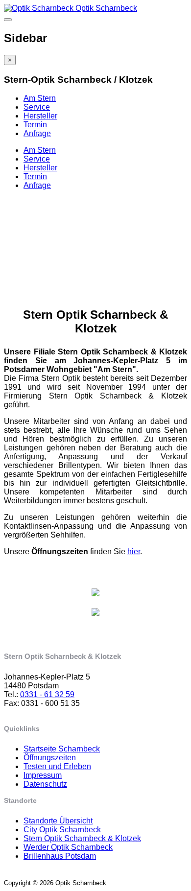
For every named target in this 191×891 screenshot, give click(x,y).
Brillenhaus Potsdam (60, 856)
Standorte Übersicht (58, 821)
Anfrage (37, 133)
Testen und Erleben (57, 766)
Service (37, 107)
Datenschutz (45, 784)
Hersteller (40, 116)
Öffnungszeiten (50, 757)
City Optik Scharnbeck (62, 829)
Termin (35, 124)
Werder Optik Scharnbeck (68, 847)
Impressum (43, 775)
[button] (95, 249)
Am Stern (40, 98)
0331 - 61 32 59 (47, 694)
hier (133, 551)
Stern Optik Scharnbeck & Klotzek (82, 838)
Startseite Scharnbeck (62, 749)
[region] (95, 240)
